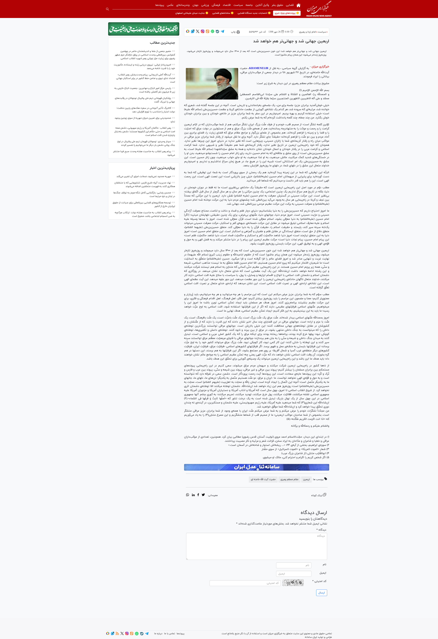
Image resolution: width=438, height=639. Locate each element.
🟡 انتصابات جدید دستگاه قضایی (254, 13)
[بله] (217, 32)
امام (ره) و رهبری (307, 32)
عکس (170, 5)
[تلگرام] (222, 32)
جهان (195, 5)
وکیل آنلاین (262, 5)
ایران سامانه (311, 637)
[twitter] (203, 495)
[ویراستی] (192, 32)
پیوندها (159, 5)
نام (324, 564)
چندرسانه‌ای (183, 5)
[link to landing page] (319, 9)
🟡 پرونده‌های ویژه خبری (287, 13)
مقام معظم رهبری (289, 479)
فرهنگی (216, 5)
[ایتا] (207, 32)
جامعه (249, 5)
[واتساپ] (212, 32)
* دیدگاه (321, 530)
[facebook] (198, 495)
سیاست (238, 5)
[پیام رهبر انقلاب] (143, 29)
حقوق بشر (277, 5)
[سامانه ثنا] (256, 467)
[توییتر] (197, 32)
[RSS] (117, 634)
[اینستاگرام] (202, 32)
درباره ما (158, 633)
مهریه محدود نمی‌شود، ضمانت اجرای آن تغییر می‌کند (144, 176)
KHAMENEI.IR (258, 68)
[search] (107, 9)
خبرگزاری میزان (320, 67)
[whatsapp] (187, 495)
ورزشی (205, 5)
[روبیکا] (187, 32)
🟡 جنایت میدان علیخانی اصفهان (191, 13)
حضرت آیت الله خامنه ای (263, 479)
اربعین (306, 479)
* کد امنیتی (319, 581)
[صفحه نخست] (298, 5)
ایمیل (323, 573)
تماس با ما (169, 633)
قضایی (290, 5)
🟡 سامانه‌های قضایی (223, 13)
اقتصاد (227, 5)
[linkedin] (193, 495)
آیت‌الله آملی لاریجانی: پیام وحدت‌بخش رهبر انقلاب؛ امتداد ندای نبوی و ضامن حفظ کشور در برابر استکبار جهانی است (145, 78)
